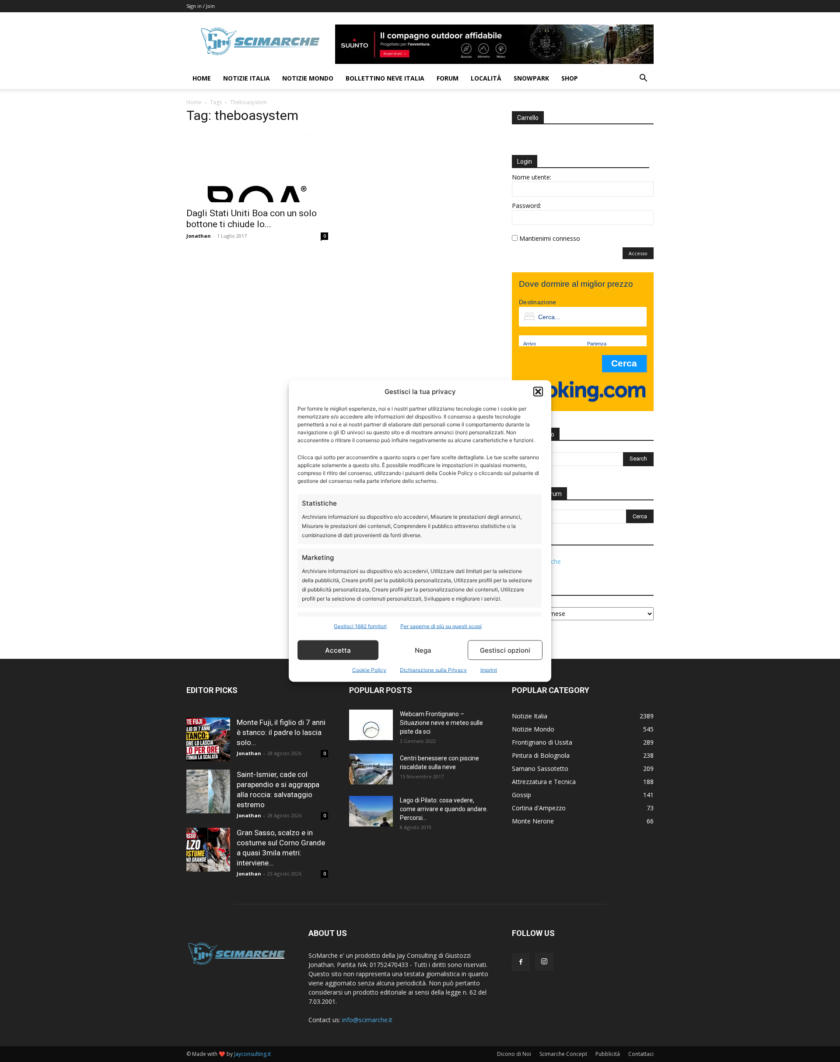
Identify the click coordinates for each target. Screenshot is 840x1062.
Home (201, 78)
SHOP (569, 78)
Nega (423, 650)
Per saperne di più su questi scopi (441, 626)
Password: (526, 205)
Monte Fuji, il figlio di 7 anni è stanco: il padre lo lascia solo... (281, 732)
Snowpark (531, 78)
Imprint (488, 670)
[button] (538, 391)
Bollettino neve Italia (385, 78)
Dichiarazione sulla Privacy (433, 670)
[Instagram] (544, 962)
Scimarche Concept (563, 1054)
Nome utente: (531, 177)
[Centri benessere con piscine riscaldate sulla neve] (371, 769)
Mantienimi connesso (549, 238)
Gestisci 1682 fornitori (360, 626)
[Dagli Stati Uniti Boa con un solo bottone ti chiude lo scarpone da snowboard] (257, 167)
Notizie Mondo (307, 78)
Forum (447, 78)
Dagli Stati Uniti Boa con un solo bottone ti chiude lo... (251, 218)
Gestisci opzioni (505, 650)
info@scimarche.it (367, 1020)
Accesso (638, 253)
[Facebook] (520, 962)
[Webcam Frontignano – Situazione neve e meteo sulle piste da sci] (371, 725)
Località (486, 78)
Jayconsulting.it (252, 1054)
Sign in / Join (200, 6)
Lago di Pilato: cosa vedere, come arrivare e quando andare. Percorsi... (444, 809)
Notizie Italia (246, 78)
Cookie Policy (369, 670)
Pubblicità (607, 1054)
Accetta (338, 650)
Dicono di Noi (514, 1054)
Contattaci (641, 1054)
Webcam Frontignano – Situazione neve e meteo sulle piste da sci (441, 722)
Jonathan (198, 235)
